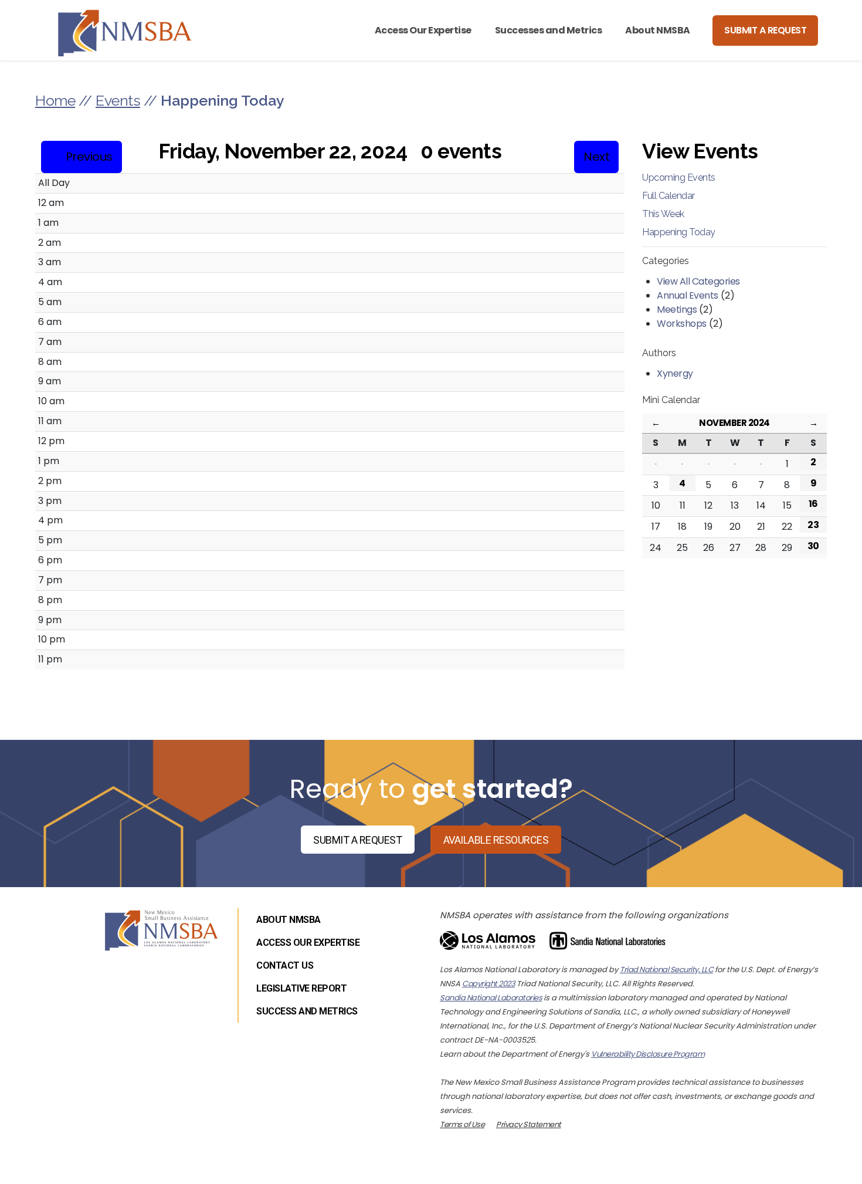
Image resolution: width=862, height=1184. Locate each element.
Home (55, 100)
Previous (89, 156)
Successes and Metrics (548, 30)
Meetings (677, 309)
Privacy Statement (528, 1124)
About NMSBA (657, 30)
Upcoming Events (678, 177)
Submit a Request (765, 30)
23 (813, 525)
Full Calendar (668, 195)
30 (813, 546)
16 (813, 503)
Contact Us (284, 965)
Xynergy (675, 373)
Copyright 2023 (488, 983)
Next (596, 156)
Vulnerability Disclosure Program (647, 1054)
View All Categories (698, 281)
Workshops (682, 323)
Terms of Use (462, 1124)
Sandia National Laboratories (491, 997)
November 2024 (734, 423)
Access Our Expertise (423, 30)
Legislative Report (301, 988)
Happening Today (678, 232)
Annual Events (687, 295)
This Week (663, 213)
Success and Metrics (307, 1011)
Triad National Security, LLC (666, 969)
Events (118, 100)
